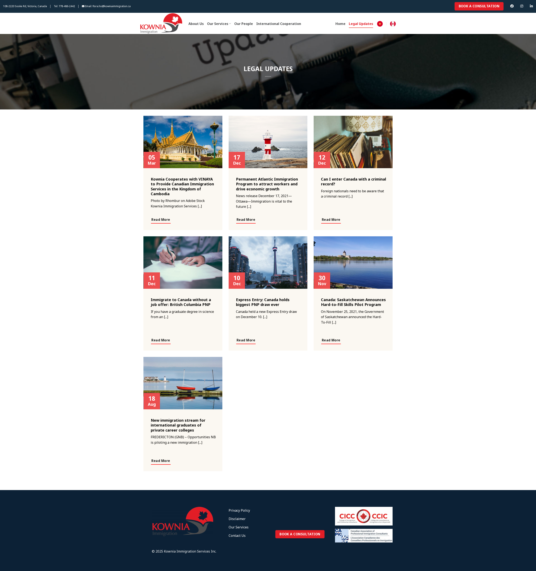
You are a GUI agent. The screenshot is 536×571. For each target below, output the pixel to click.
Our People (243, 23)
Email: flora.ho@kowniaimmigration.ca (107, 6)
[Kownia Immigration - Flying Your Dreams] (161, 23)
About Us (196, 23)
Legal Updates (361, 23)
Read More (160, 219)
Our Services (217, 23)
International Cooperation (278, 23)
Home (340, 23)
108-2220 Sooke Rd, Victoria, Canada (25, 6)
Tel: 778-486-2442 (64, 6)
